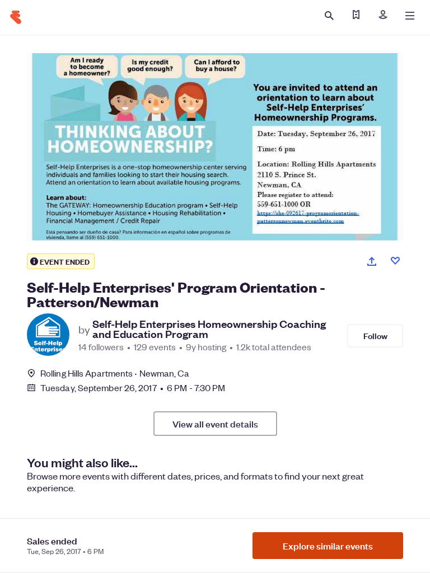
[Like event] (395, 261)
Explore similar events (328, 545)
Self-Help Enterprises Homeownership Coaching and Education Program (209, 329)
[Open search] (329, 16)
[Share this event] (372, 261)
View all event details (215, 423)
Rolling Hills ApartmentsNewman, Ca (115, 373)
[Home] (15, 17)
